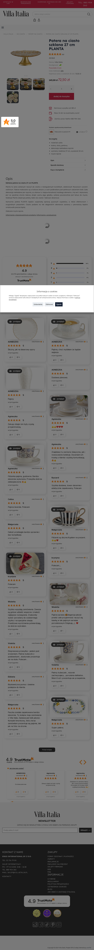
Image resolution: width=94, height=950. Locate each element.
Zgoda (58, 304)
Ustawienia (38, 304)
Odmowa (49, 304)
